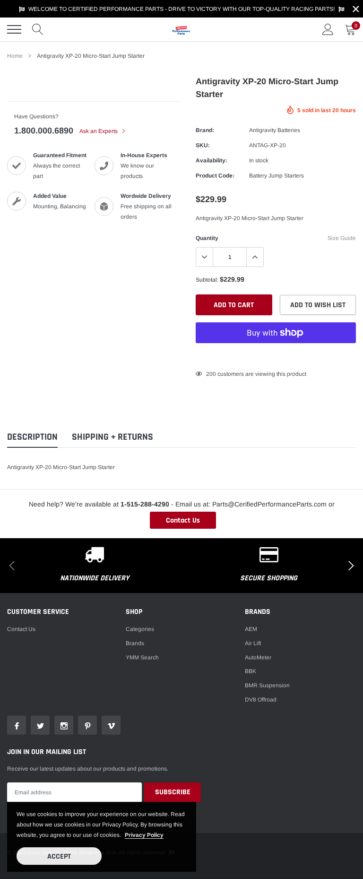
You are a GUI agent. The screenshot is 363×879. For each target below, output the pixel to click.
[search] (37, 29)
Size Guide (342, 238)
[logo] (181, 29)
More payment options (276, 356)
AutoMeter (258, 657)
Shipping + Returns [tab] (112, 437)
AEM (251, 629)
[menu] (14, 29)
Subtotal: (207, 279)
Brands (135, 643)
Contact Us (183, 520)
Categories (140, 629)
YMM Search (142, 657)
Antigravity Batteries (274, 130)
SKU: (203, 145)
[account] (328, 29)
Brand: (205, 130)
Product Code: (215, 175)
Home (15, 56)
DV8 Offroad (261, 699)
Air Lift (253, 643)
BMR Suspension (267, 685)
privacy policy (144, 835)
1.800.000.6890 (43, 130)
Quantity (207, 238)
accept (59, 856)
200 (211, 374)
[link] (16, 725)
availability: (211, 160)
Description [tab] (32, 437)
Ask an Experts (99, 131)
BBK (250, 671)
